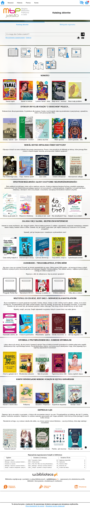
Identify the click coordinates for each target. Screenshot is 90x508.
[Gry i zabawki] (64, 58)
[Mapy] (39, 70)
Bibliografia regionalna (67, 24)
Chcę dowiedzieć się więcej (35, 506)
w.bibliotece (52, 479)
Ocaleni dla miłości (64, 467)
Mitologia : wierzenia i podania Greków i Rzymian (17, 462)
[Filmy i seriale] (77, 58)
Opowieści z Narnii (9, 460)
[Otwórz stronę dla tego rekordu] (10, 89)
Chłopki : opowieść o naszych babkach (42, 467)
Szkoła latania (35, 462)
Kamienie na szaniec (10, 463)
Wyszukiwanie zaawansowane (15, 37)
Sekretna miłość (63, 463)
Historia (19, 3)
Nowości (11, 3)
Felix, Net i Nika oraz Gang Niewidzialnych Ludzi (44, 463)
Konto (36, 3)
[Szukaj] (83, 34)
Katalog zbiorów (22, 24)
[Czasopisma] (39, 58)
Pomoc (28, 3)
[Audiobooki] (26, 58)
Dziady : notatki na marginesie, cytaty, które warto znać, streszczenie (22, 467)
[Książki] (13, 58)
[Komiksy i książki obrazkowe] (51, 70)
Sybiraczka (62, 462)
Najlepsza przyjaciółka (64, 460)
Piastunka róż (62, 465)
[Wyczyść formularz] (78, 37)
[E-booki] (51, 58)
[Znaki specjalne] (83, 37)
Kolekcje (28, 37)
